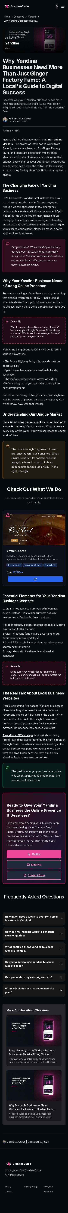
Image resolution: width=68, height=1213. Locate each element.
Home (7, 16)
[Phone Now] (57, 6)
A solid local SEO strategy (18, 735)
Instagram (48, 1186)
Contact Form (36, 875)
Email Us (36, 864)
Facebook (48, 1191)
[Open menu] (63, 6)
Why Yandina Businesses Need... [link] (21, 20)
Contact (8, 1191)
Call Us (36, 854)
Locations (19, 16)
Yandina (32, 16)
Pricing (8, 1186)
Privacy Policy (30, 1186)
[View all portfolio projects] (34, 578)
